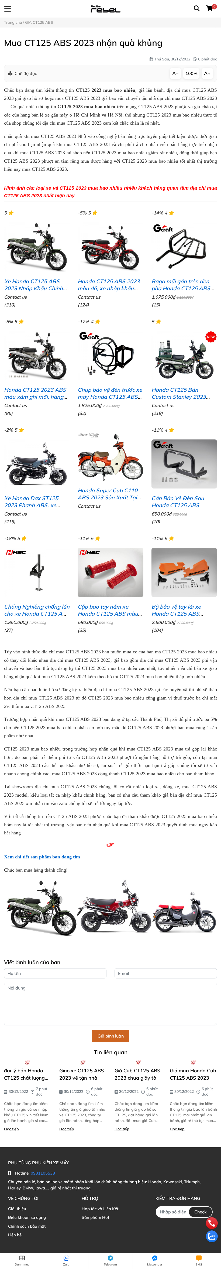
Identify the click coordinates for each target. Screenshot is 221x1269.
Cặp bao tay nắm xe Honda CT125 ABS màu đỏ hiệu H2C (108, 613)
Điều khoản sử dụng (27, 1217)
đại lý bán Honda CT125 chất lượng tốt (24, 1074)
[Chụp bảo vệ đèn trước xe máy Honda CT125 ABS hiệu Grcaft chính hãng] (110, 355)
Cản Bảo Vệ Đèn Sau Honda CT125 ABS (177, 502)
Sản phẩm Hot (95, 1217)
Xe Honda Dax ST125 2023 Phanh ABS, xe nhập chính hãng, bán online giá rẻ (31, 509)
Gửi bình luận (111, 1036)
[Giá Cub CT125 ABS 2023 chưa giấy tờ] (138, 1062)
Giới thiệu (17, 1208)
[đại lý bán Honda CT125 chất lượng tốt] (27, 1062)
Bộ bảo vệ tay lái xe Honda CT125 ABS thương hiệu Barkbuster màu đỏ (181, 617)
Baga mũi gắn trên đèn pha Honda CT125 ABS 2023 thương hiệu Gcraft (182, 288)
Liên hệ (15, 1234)
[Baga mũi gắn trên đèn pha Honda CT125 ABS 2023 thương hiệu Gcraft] (184, 246)
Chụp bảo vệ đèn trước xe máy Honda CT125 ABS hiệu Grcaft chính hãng (110, 396)
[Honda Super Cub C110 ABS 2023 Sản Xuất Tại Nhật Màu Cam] (110, 456)
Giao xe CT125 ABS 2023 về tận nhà (81, 1074)
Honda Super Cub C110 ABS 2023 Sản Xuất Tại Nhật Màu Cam (107, 497)
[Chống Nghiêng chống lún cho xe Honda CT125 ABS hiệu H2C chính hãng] (37, 572)
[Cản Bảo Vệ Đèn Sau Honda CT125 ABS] (184, 464)
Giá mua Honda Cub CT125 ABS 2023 (193, 1074)
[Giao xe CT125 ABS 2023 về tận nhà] (82, 1062)
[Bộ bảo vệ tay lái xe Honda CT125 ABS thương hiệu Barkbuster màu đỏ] (184, 572)
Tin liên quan (110, 1052)
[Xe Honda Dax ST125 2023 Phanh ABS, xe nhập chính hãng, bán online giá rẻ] (37, 464)
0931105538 (43, 1173)
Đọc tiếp (11, 1129)
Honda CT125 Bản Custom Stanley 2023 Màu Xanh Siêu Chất (178, 396)
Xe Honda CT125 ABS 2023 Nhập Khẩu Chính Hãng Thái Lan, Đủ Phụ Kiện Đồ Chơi (33, 292)
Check (200, 1212)
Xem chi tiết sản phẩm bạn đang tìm (42, 856)
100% (191, 73)
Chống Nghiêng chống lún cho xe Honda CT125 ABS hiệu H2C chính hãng (37, 613)
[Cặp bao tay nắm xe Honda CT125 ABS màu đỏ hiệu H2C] (110, 572)
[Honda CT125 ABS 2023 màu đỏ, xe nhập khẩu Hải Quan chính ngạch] (110, 246)
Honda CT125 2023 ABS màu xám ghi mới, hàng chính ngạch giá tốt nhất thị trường (35, 400)
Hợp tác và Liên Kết (100, 1208)
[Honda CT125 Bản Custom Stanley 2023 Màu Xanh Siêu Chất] (184, 355)
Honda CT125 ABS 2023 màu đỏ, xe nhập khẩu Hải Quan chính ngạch (109, 288)
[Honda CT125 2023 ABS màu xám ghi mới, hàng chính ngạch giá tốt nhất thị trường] (37, 355)
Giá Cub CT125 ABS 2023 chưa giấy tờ (137, 1074)
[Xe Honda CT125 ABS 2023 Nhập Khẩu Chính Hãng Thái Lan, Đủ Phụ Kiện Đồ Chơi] (37, 246)
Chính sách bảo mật (27, 1226)
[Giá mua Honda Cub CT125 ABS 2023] (193, 1062)
